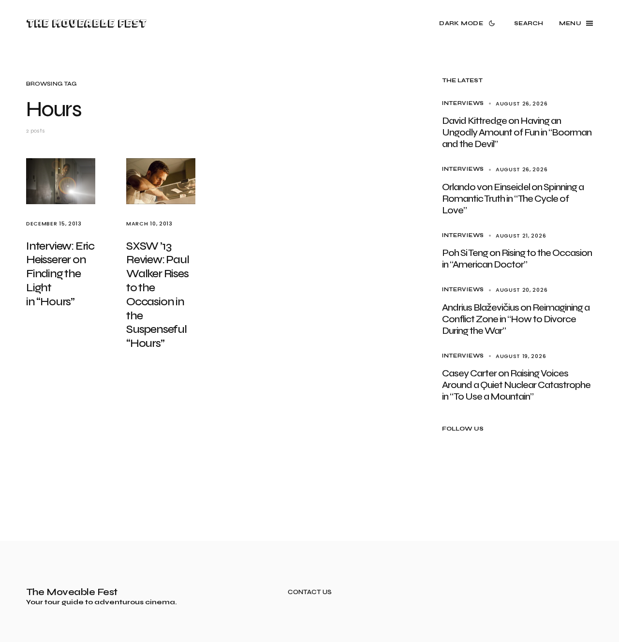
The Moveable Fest (86, 23)
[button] (468, 23)
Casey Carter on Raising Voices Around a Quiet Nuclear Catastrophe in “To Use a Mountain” (516, 385)
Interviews (463, 103)
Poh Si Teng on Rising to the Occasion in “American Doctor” (517, 258)
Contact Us (310, 592)
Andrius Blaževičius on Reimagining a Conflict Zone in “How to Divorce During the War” (516, 319)
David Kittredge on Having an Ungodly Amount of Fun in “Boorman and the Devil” (516, 132)
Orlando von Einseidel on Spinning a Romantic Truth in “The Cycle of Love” (513, 198)
